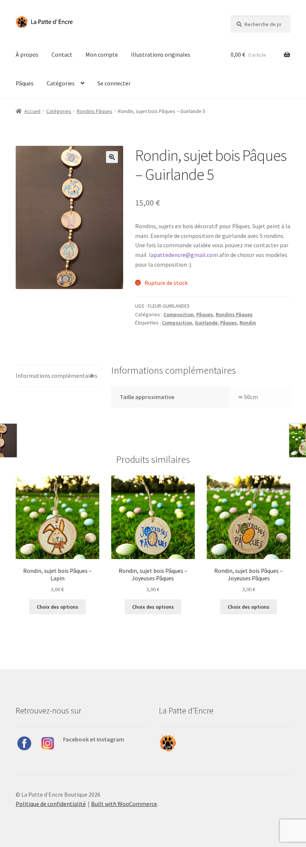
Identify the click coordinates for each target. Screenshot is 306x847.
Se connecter (114, 83)
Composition (178, 314)
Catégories (61, 83)
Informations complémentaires (56, 375)
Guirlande (206, 322)
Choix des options (57, 606)
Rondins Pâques (94, 111)
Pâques (25, 83)
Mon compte (101, 54)
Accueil (32, 111)
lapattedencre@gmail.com (183, 254)
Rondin (248, 322)
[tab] (57, 376)
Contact (61, 54)
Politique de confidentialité (51, 803)
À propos (27, 54)
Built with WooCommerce (124, 803)
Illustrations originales (160, 54)
